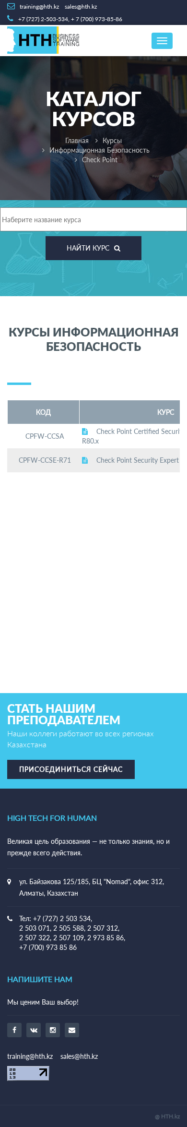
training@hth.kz (30, 1056)
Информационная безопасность (99, 150)
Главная (77, 140)
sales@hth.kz (79, 1056)
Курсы (112, 140)
